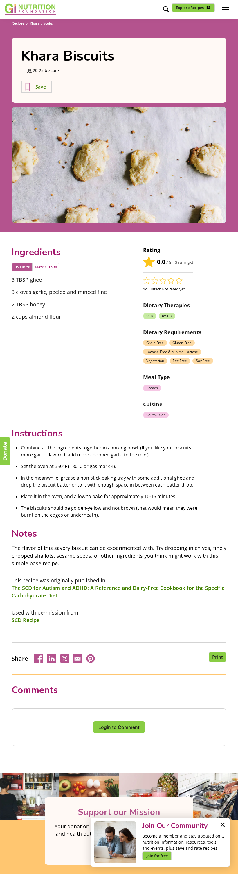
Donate (4, 451)
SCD (149, 315)
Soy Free (203, 360)
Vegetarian (155, 360)
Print (217, 657)
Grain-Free (155, 342)
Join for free (157, 855)
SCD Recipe (25, 620)
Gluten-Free (182, 342)
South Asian (155, 414)
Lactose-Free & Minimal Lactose (172, 351)
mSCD (167, 315)
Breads (152, 387)
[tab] (22, 267)
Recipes (18, 23)
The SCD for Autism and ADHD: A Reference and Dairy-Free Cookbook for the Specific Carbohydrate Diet (118, 591)
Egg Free (180, 360)
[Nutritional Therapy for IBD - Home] (30, 9)
